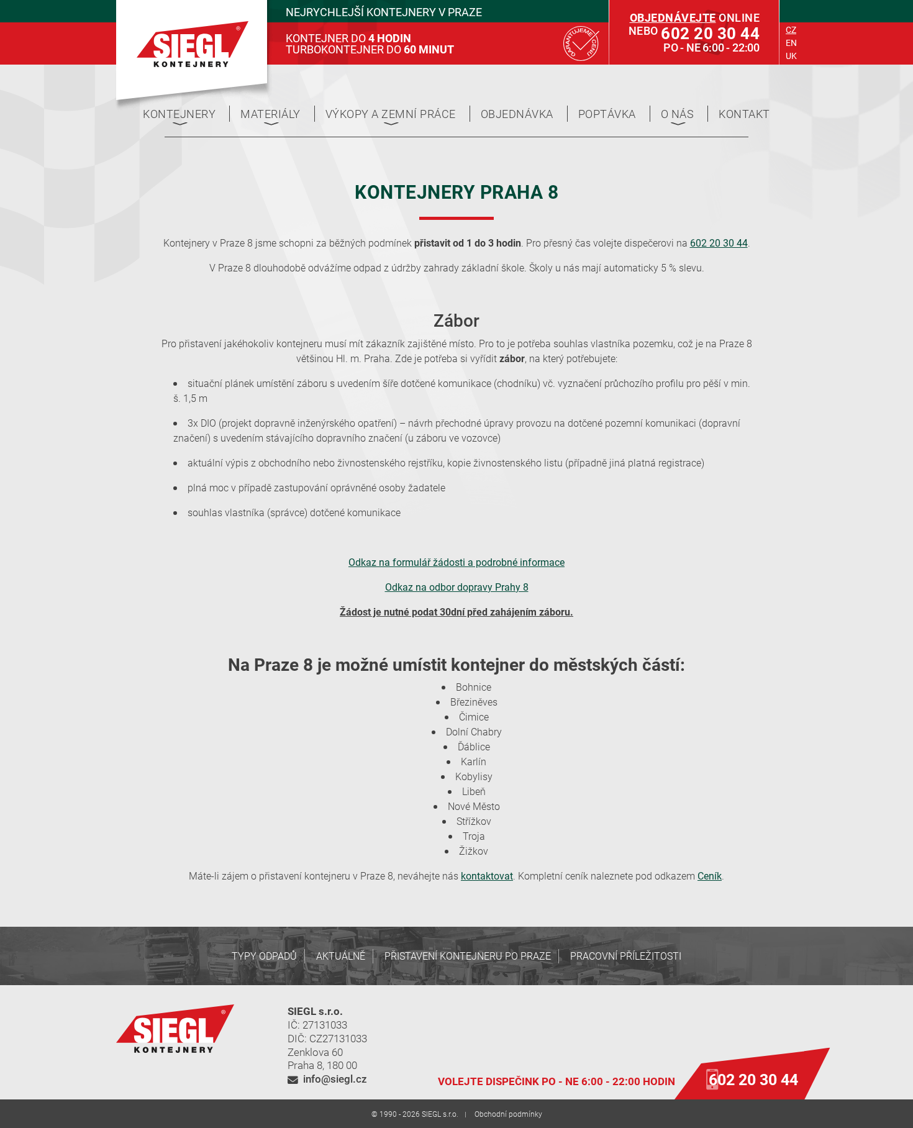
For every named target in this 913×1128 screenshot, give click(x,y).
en (791, 42)
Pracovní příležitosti (625, 955)
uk (791, 55)
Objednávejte (673, 17)
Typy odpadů (264, 955)
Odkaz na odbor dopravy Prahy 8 (457, 586)
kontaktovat (487, 875)
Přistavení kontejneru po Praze (467, 955)
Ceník (709, 875)
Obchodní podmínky (508, 1114)
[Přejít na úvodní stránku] (192, 44)
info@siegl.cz (335, 1078)
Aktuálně (340, 955)
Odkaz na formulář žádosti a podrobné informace (456, 561)
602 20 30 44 (719, 242)
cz (791, 29)
